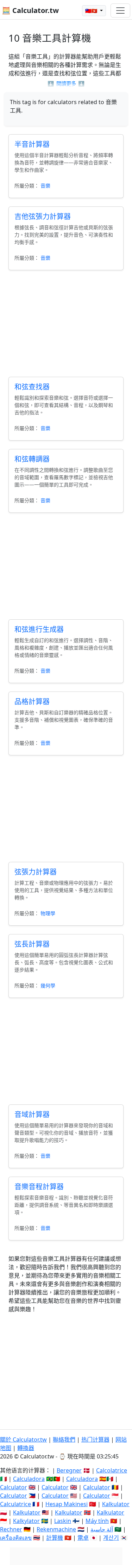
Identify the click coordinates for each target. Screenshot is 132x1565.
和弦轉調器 (32, 459)
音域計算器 (32, 1114)
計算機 (54, 1538)
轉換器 (25, 1448)
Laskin (62, 1521)
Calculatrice (15, 1504)
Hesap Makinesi (66, 1504)
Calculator (13, 1487)
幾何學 (47, 985)
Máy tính (97, 1521)
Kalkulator (116, 1504)
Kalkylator (26, 1521)
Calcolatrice (111, 1470)
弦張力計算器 (35, 872)
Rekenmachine (56, 1529)
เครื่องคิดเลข (16, 1538)
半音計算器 (32, 144)
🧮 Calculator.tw (30, 10)
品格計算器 (32, 701)
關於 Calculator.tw (23, 1439)
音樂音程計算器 (39, 1186)
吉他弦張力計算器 (42, 216)
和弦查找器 (32, 387)
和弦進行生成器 (39, 629)
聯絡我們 (64, 1439)
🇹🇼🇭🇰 (92, 10)
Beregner (69, 1470)
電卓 (83, 1538)
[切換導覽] (120, 11)
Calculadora (29, 1479)
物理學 (47, 913)
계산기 (111, 1538)
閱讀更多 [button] (66, 83)
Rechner (11, 1529)
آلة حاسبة (101, 1529)
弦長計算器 (32, 944)
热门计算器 (95, 1439)
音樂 (45, 185)
